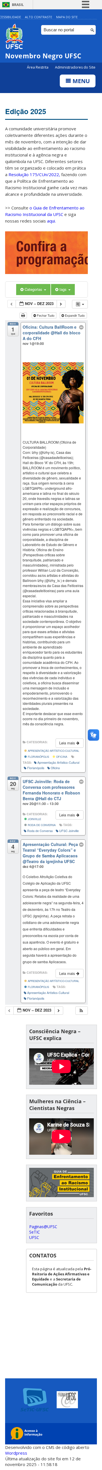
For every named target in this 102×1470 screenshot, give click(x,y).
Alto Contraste (38, 17)
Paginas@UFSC (43, 1226)
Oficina (61, 757)
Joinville (34, 819)
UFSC (34, 1237)
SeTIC (34, 1232)
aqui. (51, 221)
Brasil (18, 4)
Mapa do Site (67, 17)
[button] (81, 1010)
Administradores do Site (75, 67)
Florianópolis (38, 757)
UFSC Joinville (69, 831)
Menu (80, 81)
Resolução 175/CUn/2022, (33, 174)
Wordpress (16, 1453)
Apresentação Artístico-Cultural (53, 751)
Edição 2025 (25, 111)
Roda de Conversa (41, 825)
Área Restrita (38, 67)
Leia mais (67, 743)
